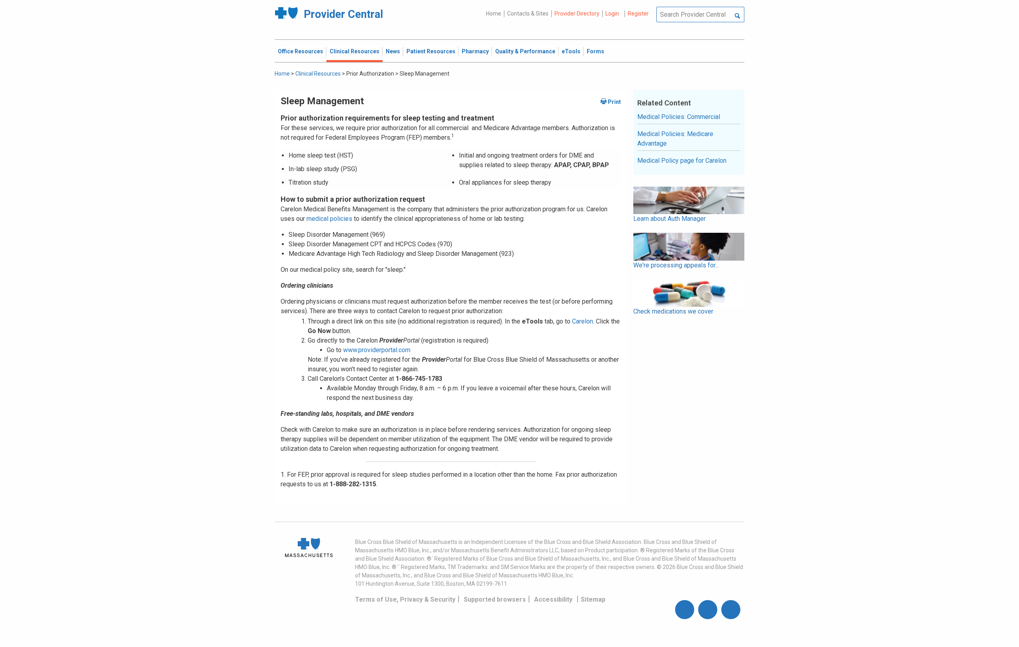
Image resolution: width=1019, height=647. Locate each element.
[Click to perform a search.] (737, 16)
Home (493, 13)
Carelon (582, 321)
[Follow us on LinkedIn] (730, 609)
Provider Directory (576, 13)
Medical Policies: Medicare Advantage (675, 138)
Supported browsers (495, 599)
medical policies (328, 218)
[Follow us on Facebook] (684, 609)
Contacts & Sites (528, 13)
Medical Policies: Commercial (678, 117)
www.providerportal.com (376, 350)
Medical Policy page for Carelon (681, 160)
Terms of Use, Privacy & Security (405, 599)
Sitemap (593, 599)
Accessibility (553, 599)
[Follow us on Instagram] (707, 609)
